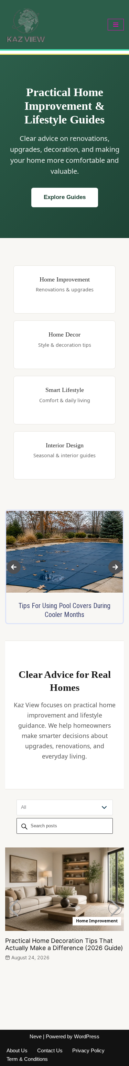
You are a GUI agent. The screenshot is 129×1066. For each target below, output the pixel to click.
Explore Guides (65, 197)
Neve (36, 1036)
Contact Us (50, 1050)
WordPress (86, 1036)
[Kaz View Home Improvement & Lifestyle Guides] (25, 24)
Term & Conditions (27, 1059)
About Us (17, 1050)
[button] (14, 567)
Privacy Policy (88, 1050)
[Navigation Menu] (116, 24)
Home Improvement (97, 921)
